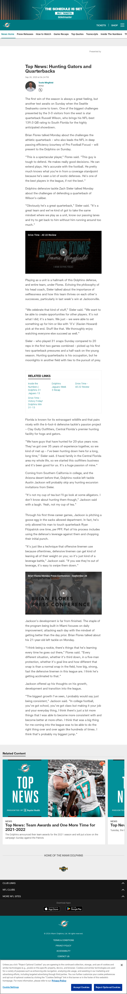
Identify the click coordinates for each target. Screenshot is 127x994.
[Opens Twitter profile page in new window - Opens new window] (40, 90)
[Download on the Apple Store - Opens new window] (51, 909)
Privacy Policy (63, 945)
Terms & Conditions (63, 940)
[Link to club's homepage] (7, 23)
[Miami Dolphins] (63, 924)
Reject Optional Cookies (108, 987)
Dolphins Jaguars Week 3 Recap (59, 386)
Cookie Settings (11, 987)
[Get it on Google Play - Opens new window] (74, 910)
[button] (63, 252)
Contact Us (63, 956)
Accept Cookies (81, 987)
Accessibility (63, 951)
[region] (63, 977)
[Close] (121, 965)
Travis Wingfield (46, 82)
